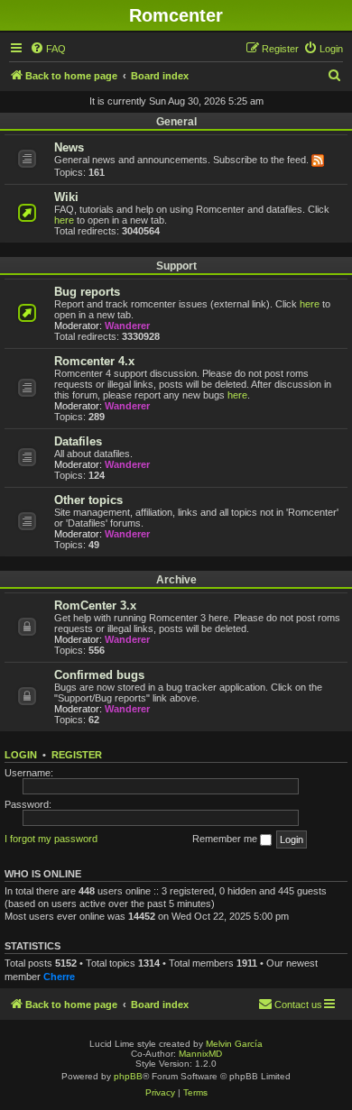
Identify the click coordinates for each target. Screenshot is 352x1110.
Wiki (66, 197)
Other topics (88, 500)
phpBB (128, 1076)
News (69, 147)
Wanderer (127, 325)
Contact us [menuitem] (298, 1004)
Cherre (59, 976)
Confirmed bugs (99, 675)
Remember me (226, 838)
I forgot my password (51, 838)
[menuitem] (48, 49)
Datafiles (78, 441)
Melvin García (234, 1044)
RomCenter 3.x (95, 605)
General (176, 121)
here (64, 220)
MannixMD (200, 1054)
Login (21, 754)
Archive (176, 579)
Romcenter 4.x (94, 361)
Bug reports (87, 291)
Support (176, 266)
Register (76, 754)
